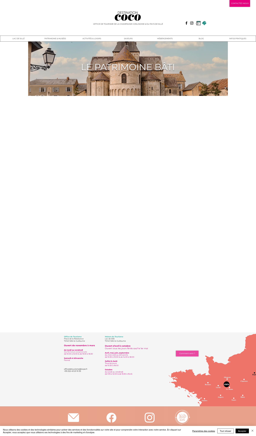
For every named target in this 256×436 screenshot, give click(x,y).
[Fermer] (252, 431)
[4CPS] (182, 417)
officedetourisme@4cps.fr (75, 369)
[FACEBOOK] (111, 417)
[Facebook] (186, 23)
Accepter (242, 430)
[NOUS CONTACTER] (73, 417)
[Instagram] (192, 23)
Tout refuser (225, 430)
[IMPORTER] (149, 417)
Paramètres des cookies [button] (203, 430)
